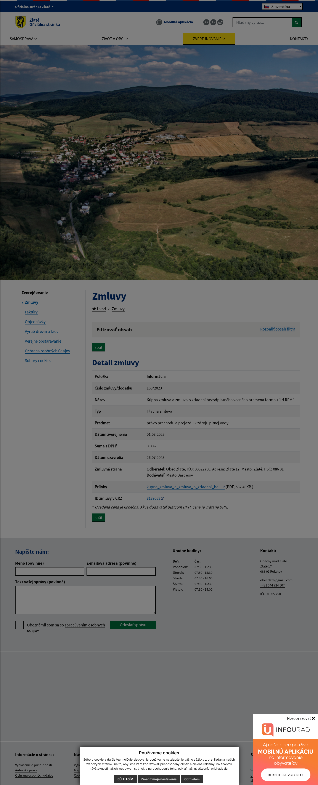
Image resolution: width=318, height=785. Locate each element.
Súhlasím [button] (125, 779)
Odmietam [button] (192, 779)
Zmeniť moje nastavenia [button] (159, 779)
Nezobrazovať (299, 718)
